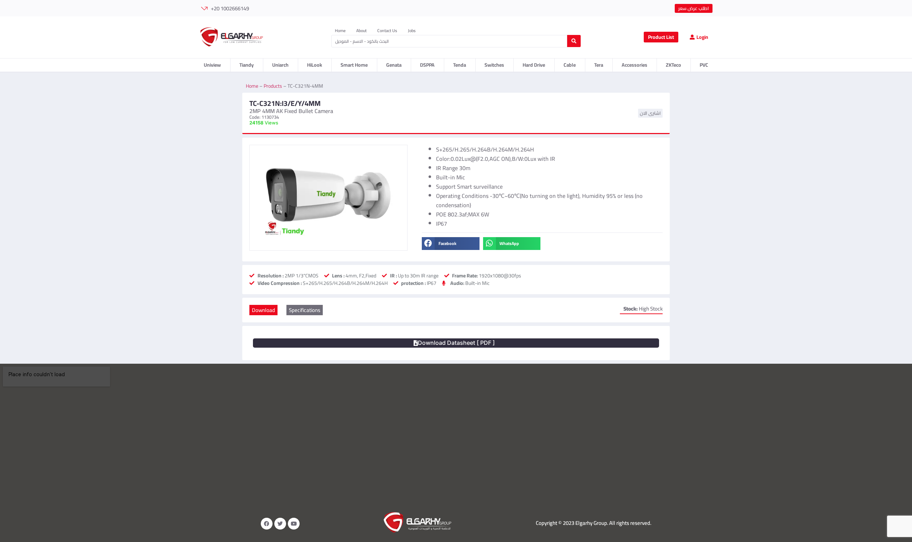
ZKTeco (673, 65)
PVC (704, 65)
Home (340, 30)
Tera (598, 65)
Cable (570, 65)
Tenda (459, 65)
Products (273, 86)
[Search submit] (574, 41)
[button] (450, 243)
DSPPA (427, 65)
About (361, 30)
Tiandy (246, 65)
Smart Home (354, 65)
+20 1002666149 (230, 8)
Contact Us (387, 30)
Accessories (634, 65)
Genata (393, 65)
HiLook (314, 65)
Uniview (212, 65)
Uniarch (280, 65)
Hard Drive (534, 65)
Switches (494, 65)
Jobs (412, 30)
